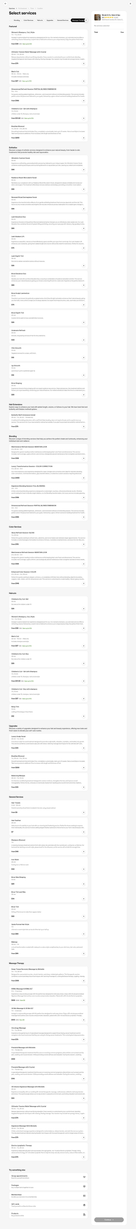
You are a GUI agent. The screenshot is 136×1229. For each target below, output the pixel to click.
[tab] (16, 20)
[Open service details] (84, 44)
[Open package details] (84, 1000)
